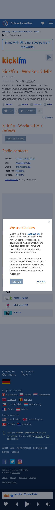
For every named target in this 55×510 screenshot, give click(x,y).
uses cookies (34, 233)
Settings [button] (41, 281)
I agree (16, 281)
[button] (49, 222)
